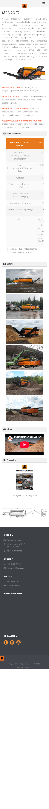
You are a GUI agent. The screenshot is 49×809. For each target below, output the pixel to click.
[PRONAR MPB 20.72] (24, 281)
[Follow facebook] (6, 642)
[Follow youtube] (18, 642)
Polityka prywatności (24, 668)
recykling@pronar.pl (16, 568)
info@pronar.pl (13, 585)
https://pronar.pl (14, 551)
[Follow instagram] (12, 642)
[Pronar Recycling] (24, 6)
